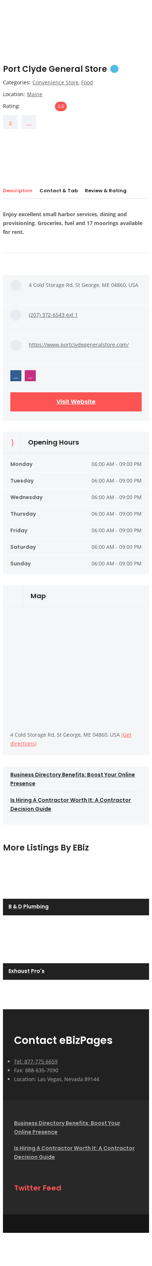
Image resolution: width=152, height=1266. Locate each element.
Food (87, 82)
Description (17, 190)
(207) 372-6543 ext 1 (53, 314)
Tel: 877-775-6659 (36, 1061)
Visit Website (76, 401)
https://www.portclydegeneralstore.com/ (79, 344)
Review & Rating (106, 190)
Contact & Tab (58, 190)
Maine (34, 94)
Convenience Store (55, 82)
